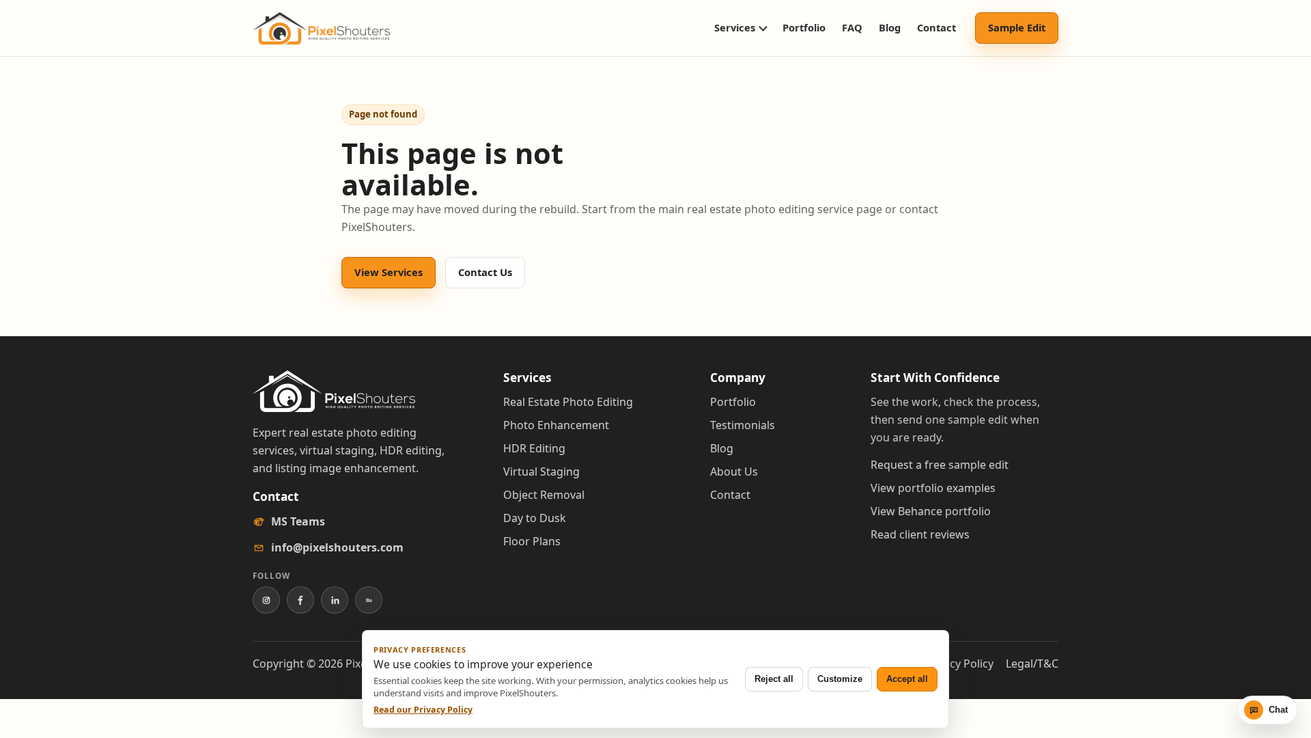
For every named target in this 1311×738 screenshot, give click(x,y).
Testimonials (742, 425)
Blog (890, 27)
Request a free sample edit (940, 464)
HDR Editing (534, 448)
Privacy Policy (958, 663)
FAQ (852, 27)
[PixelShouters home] (322, 28)
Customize (839, 679)
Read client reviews (920, 534)
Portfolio (804, 27)
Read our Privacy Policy (423, 709)
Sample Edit (1016, 27)
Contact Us (485, 272)
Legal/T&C (1032, 663)
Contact (936, 27)
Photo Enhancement (556, 425)
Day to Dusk (534, 517)
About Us (734, 471)
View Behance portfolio (931, 511)
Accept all (907, 679)
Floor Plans (532, 541)
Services (734, 27)
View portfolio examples (933, 487)
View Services (388, 272)
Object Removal (543, 494)
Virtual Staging (541, 471)
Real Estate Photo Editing (568, 401)
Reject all (774, 679)
